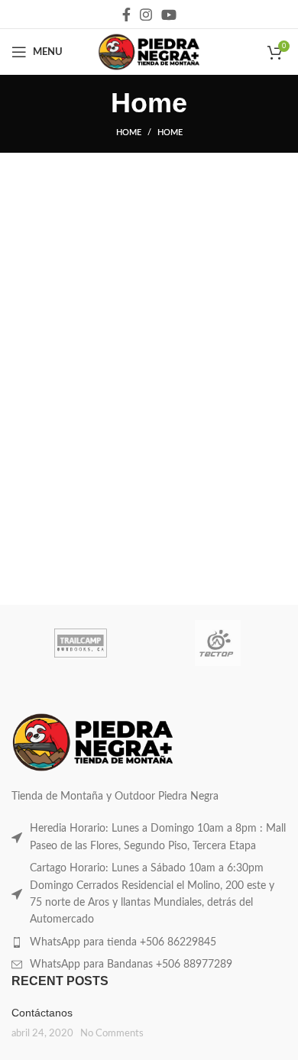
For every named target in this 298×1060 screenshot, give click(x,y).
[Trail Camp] (80, 643)
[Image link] (92, 742)
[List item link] (149, 837)
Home (128, 132)
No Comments (112, 1033)
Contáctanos (42, 1013)
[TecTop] (218, 643)
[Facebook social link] (126, 14)
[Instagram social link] (146, 14)
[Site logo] (148, 52)
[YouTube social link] (169, 14)
